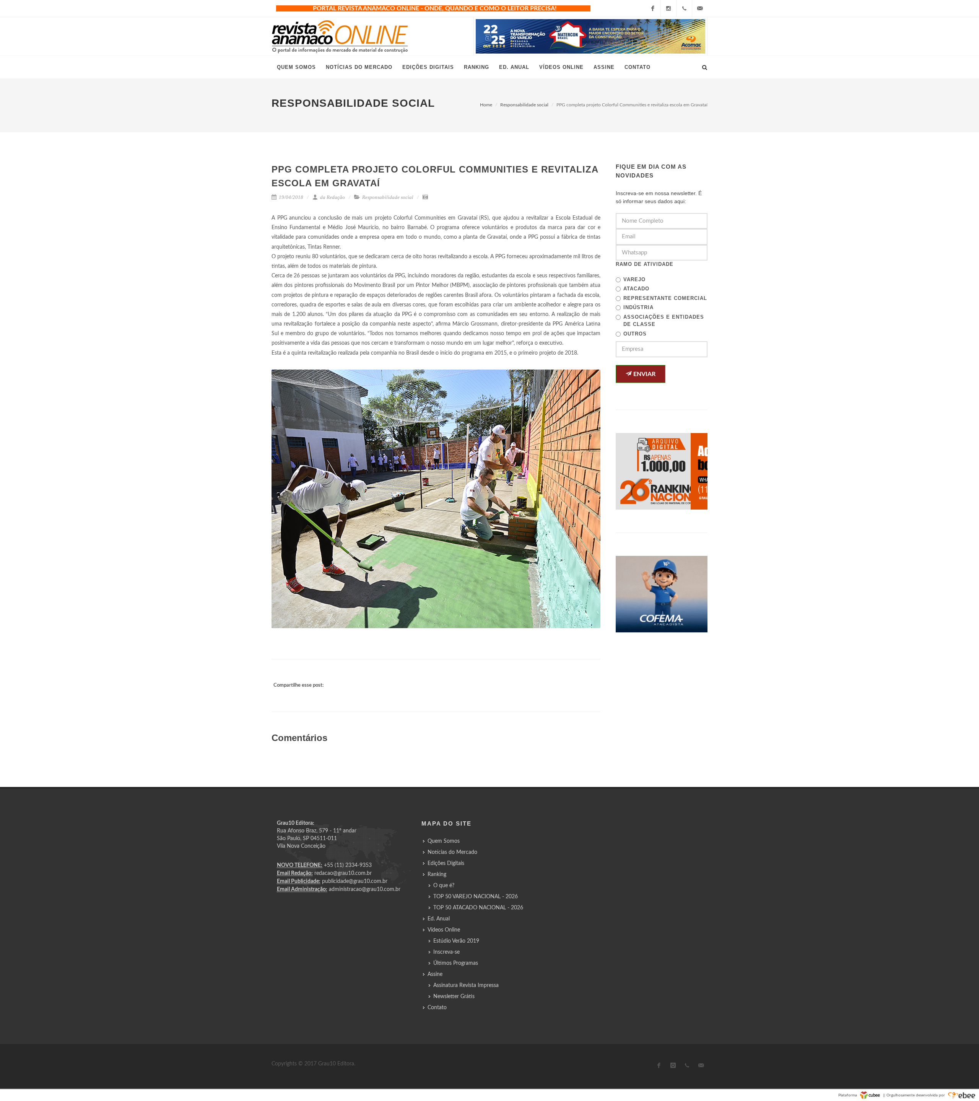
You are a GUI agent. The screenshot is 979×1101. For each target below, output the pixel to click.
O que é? (443, 885)
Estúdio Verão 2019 (456, 941)
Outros (635, 334)
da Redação (332, 197)
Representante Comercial (665, 298)
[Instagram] (668, 8)
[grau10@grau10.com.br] (699, 8)
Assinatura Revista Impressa (466, 985)
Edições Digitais (446, 863)
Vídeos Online (444, 930)
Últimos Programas (455, 963)
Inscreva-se (446, 952)
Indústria (638, 307)
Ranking (437, 874)
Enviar (643, 374)
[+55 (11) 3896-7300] (684, 8)
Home (486, 105)
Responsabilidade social (524, 105)
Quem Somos (444, 841)
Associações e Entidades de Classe (663, 320)
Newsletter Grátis (454, 996)
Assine (435, 974)
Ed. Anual (439, 919)
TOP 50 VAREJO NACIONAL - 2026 (475, 896)
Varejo (634, 279)
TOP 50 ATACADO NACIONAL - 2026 (478, 907)
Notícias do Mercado (452, 852)
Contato (437, 1007)
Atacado (636, 289)
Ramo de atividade (644, 264)
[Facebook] (652, 8)
